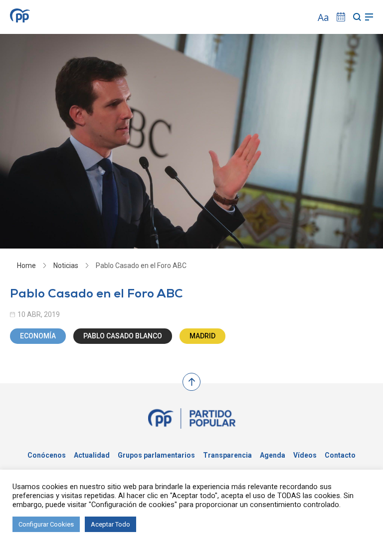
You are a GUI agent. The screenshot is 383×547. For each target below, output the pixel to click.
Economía (38, 336)
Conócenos (46, 455)
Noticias (65, 266)
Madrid (202, 336)
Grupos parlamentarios (156, 455)
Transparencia (227, 455)
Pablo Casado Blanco (122, 336)
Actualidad (92, 455)
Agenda (272, 455)
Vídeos (305, 455)
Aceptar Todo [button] (110, 524)
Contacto (340, 455)
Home (26, 266)
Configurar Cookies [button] (46, 524)
